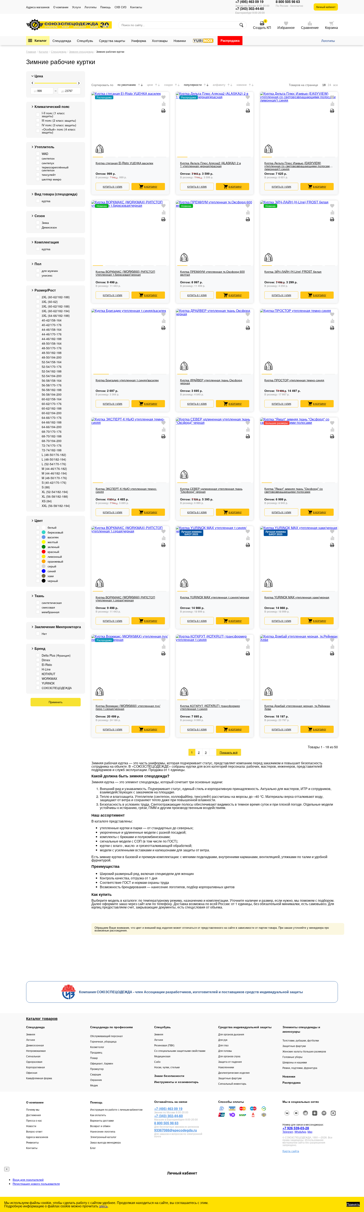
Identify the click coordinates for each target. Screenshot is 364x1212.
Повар (94, 1058)
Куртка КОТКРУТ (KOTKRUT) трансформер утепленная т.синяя (210, 707)
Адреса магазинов (38, 7)
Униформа (138, 40)
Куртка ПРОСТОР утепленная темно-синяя (294, 380)
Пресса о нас (34, 1120)
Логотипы (90, 7)
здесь (103, 1206)
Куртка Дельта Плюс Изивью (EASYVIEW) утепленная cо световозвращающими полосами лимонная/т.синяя (297, 166)
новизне (242, 84)
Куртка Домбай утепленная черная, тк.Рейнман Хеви (297, 707)
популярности (193, 84)
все (335, 85)
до (63, 91)
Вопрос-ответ (34, 1131)
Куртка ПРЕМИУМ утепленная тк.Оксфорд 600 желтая (212, 273)
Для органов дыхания (231, 1034)
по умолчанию (127, 84)
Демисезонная (35, 1045)
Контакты (136, 7)
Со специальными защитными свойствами (179, 1050)
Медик (94, 1085)
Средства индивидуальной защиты (245, 1027)
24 (329, 85)
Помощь (105, 7)
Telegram (287, 1131)
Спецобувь (85, 40)
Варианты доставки (102, 1120)
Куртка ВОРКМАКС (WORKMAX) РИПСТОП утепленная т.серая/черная (125, 599)
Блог (93, 1148)
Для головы (225, 1050)
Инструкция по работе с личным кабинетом (116, 1109)
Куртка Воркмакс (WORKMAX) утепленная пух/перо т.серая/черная (128, 707)
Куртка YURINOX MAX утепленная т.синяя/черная (214, 597)
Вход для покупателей (28, 1179)
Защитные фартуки (230, 1078)
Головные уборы (292, 1057)
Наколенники (226, 1067)
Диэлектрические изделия (234, 1072)
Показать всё (229, 752)
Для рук (222, 1039)
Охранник (96, 1080)
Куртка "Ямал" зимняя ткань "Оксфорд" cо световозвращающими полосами (293, 490)
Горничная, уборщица (103, 1041)
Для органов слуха (229, 1056)
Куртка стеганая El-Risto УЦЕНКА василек (124, 163)
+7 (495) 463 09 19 (249, 1)
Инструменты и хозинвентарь (176, 1082)
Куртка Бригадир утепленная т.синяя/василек (127, 380)
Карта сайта (290, 1150)
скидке (168, 84)
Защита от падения (230, 1061)
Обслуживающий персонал (106, 1036)
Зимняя (30, 1034)
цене (150, 84)
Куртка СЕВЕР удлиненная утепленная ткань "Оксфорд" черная (211, 490)
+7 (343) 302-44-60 (249, 8)
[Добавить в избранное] (163, 97)
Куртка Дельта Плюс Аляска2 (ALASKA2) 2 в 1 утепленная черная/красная (210, 164)
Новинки (180, 40)
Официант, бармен (101, 1063)
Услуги (76, 7)
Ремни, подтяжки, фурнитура (299, 1068)
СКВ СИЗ (120, 7)
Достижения (33, 1115)
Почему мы (32, 1109)
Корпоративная (35, 1067)
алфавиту (219, 84)
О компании (60, 7)
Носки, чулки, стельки (167, 1067)
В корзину (150, 186)
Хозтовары (160, 40)
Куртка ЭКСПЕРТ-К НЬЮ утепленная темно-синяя (126, 490)
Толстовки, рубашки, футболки (300, 1040)
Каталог (41, 40)
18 (324, 85)
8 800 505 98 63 (288, 1)
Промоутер (97, 1069)
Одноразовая (34, 1061)
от (35, 91)
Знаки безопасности (169, 1076)
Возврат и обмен (100, 1126)
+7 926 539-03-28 (295, 1128)
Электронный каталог (103, 1137)
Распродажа (230, 40)
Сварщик (95, 1074)
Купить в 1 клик (112, 186)
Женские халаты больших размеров (304, 1051)
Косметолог (97, 1047)
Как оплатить (98, 1115)
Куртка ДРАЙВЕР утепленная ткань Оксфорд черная (211, 382)
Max (310, 1131)
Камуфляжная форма (39, 1078)
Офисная (31, 1072)
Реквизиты (32, 1142)
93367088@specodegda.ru (175, 1130)
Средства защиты (112, 40)
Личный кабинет (326, 7)
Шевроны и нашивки (294, 1062)
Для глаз (223, 1045)
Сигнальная (33, 1056)
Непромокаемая (36, 1050)
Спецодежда (61, 40)
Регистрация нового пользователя (36, 1183)
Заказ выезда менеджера (105, 1142)
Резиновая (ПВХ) (164, 1045)
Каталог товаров (42, 1018)
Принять (353, 1204)
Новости (31, 1126)
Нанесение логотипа (102, 1131)
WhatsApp (300, 1131)
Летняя (30, 1039)
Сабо (157, 1061)
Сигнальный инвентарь (232, 1083)
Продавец (96, 1052)
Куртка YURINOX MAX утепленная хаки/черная (296, 597)
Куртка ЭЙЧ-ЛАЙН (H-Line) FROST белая (292, 272)
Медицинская (162, 1056)
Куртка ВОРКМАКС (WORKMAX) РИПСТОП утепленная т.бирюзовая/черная (125, 273)
